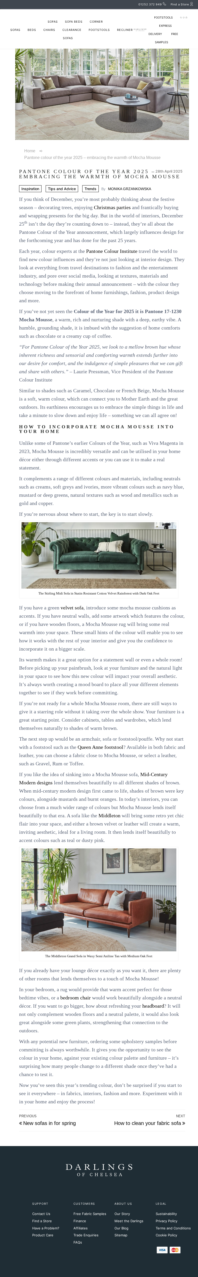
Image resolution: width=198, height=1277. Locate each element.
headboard (153, 1006)
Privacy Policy (166, 1221)
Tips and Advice (62, 189)
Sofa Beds (73, 21)
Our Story (122, 1214)
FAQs (77, 1242)
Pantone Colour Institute (111, 251)
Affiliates (80, 1228)
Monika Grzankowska (129, 189)
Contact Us (41, 1214)
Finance (79, 1221)
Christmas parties (112, 207)
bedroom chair (75, 997)
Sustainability (166, 1214)
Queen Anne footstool (100, 747)
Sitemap (120, 1235)
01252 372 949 (150, 4)
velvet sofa (72, 607)
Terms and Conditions (173, 1228)
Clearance (71, 30)
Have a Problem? (45, 1228)
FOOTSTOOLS (163, 17)
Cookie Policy (166, 1235)
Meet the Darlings (128, 1221)
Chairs (49, 30)
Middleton (109, 815)
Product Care (42, 1235)
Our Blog (121, 1228)
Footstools (99, 30)
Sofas (53, 21)
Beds (32, 30)
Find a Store (42, 1221)
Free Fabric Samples (89, 1214)
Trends (90, 189)
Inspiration (30, 189)
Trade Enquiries (85, 1235)
